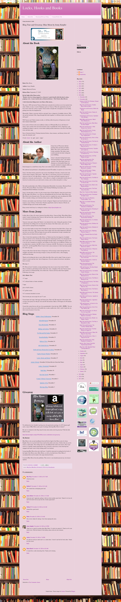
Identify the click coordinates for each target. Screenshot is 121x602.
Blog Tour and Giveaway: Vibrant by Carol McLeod (88, 249)
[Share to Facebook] (46, 465)
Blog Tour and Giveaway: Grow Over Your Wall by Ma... (88, 307)
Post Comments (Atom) (34, 582)
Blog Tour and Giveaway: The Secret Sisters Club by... (88, 238)
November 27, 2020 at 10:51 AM (39, 486)
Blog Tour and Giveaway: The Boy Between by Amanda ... (88, 167)
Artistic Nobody (35, 362)
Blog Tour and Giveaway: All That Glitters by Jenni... (88, 156)
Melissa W (29, 507)
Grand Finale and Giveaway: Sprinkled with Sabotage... (89, 116)
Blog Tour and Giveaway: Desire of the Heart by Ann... (89, 285)
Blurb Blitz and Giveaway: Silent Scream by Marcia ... (87, 242)
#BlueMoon (34, 467)
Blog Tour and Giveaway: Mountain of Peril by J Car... (89, 227)
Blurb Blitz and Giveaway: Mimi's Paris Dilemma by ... (88, 120)
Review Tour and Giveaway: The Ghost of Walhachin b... (89, 282)
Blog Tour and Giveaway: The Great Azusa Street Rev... (88, 189)
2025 (80, 84)
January (82, 371)
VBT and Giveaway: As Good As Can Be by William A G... (89, 304)
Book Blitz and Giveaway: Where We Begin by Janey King (88, 333)
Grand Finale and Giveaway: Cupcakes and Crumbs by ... (89, 149)
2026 (80, 81)
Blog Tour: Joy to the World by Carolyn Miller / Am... (87, 198)
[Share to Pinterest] (48, 465)
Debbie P (29, 486)
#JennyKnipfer (51, 467)
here (29, 138)
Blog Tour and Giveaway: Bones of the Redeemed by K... (89, 274)
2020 (80, 95)
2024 (80, 86)
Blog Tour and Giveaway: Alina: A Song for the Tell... (88, 336)
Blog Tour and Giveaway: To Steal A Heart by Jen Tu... (88, 145)
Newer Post (25, 579)
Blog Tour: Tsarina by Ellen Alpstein (88, 192)
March (81, 367)
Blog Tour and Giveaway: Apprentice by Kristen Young (88, 300)
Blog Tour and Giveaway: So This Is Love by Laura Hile (88, 311)
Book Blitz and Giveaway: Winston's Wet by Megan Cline (88, 163)
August (82, 355)
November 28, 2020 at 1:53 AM (41, 496)
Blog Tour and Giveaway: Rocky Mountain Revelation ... (87, 213)
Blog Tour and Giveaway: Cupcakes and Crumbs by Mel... (88, 174)
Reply (28, 481)
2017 (80, 378)
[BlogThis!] (43, 465)
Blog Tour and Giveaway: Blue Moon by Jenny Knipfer (88, 123)
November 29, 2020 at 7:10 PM (37, 537)
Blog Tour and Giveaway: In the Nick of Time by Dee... (88, 181)
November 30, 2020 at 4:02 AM (40, 548)
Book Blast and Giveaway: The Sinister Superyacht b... (89, 293)
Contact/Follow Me (57, 17)
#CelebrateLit (40, 467)
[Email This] (41, 465)
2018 (80, 376)
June (81, 360)
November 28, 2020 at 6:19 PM (41, 526)
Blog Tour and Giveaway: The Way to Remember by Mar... (89, 322)
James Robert (30, 496)
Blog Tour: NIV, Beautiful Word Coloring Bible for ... (87, 347)
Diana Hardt (30, 548)
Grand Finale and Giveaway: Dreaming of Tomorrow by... (89, 152)
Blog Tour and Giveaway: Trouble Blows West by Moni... (88, 105)
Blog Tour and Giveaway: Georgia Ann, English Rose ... (88, 134)
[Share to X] (45, 465)
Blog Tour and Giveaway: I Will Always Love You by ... (87, 127)
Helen (28, 516)
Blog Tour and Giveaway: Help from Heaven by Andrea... (88, 245)
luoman (63, 591)
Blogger (73, 591)
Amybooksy (83, 74)
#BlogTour (29, 467)
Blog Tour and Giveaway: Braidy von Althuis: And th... (88, 318)
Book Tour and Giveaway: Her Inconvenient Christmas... (87, 264)
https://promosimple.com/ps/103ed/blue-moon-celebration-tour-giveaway (41, 434)
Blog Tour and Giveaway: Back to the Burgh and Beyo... (88, 185)
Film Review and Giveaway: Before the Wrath (89, 109)
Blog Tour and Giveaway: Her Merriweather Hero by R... (87, 160)
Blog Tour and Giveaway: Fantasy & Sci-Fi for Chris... (88, 112)
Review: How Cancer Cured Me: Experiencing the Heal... (87, 343)
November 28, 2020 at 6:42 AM (39, 507)
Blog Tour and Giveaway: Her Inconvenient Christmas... (87, 216)
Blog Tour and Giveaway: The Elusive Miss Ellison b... (89, 289)
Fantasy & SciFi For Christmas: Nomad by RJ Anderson (89, 101)
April (81, 364)
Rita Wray (29, 476)
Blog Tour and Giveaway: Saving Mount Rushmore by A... (87, 130)
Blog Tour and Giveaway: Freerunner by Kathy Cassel (88, 194)
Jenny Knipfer (30, 526)
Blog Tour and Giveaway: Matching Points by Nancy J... (88, 231)
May (81, 362)
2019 (80, 374)
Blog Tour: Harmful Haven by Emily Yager (88, 234)
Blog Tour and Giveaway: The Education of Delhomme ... (87, 205)
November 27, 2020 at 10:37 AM (40, 476)
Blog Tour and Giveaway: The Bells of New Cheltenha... (89, 178)
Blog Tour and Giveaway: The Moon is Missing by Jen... (89, 278)
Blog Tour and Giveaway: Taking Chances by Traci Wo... (87, 170)
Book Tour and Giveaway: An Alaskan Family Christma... (89, 271)
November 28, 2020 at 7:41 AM (37, 516)
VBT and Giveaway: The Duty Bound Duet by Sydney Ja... (89, 267)
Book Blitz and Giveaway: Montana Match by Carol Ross (88, 314)
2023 (80, 88)
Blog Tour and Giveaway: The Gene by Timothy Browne (89, 141)
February (82, 369)
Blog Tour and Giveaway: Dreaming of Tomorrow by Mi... (89, 209)
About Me (30, 17)
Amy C (81, 72)
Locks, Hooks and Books (42, 7)
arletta (28, 537)
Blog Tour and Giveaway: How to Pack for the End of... (89, 138)
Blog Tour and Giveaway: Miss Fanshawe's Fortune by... (87, 340)
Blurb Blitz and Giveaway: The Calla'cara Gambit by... (87, 253)
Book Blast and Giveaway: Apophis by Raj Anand (89, 296)
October (82, 351)
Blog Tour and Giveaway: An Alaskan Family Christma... (89, 220)
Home (23, 17)
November (82, 99)
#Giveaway (45, 467)
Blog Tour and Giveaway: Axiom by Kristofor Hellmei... (88, 260)
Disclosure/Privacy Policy (42, 17)
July (81, 358)
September (82, 353)
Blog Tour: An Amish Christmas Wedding (87, 202)
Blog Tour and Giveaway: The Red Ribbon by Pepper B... (88, 329)
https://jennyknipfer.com (55, 207)
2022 (80, 90)
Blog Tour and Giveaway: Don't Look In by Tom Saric (89, 256)
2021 (80, 93)
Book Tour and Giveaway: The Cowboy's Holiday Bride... (87, 325)
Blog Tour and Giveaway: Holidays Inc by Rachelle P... (89, 224)
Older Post (69, 579)
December (82, 97)
